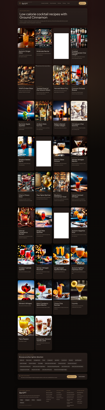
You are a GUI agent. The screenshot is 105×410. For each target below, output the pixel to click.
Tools (68, 3)
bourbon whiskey (32, 363)
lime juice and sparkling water (53, 366)
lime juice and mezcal (72, 363)
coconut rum (64, 360)
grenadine (57, 360)
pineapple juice (37, 360)
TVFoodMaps (79, 403)
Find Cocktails (53, 3)
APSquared (79, 399)
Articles (59, 3)
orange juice (50, 360)
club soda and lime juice (47, 369)
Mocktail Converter (70, 397)
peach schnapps (23, 363)
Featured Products (59, 397)
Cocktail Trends (49, 396)
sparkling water (78, 360)
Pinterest (22, 402)
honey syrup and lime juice (25, 366)
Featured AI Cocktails (50, 397)
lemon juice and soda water (50, 363)
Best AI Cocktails (49, 392)
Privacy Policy (79, 397)
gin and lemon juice (66, 366)
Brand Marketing (80, 392)
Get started (82, 3)
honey (44, 360)
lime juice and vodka (36, 369)
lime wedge (40, 363)
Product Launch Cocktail (70, 403)
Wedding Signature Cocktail (70, 406)
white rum (22, 360)
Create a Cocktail (71, 376)
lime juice (71, 360)
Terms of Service (80, 396)
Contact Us (79, 394)
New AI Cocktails (49, 394)
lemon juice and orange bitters (39, 366)
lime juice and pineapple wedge (60, 369)
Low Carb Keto (59, 394)
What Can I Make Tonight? (70, 400)
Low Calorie (58, 392)
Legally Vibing (79, 401)
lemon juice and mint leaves (77, 366)
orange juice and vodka (24, 369)
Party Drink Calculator (70, 394)
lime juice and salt (61, 363)
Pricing (64, 3)
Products (58, 399)
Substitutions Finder (70, 396)
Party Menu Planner (70, 392)
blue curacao (28, 360)
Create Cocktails (44, 3)
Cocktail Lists (48, 399)
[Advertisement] (61, 46)
